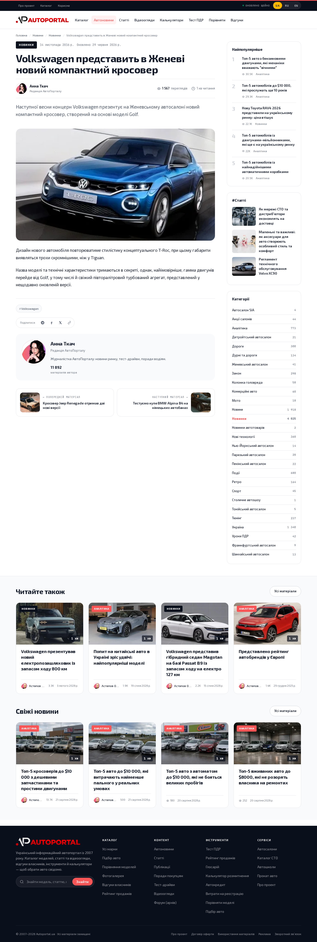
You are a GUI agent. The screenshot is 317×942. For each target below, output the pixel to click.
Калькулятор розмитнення (227, 876)
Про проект (26, 5)
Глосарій (212, 867)
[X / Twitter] (60, 323)
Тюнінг (264, 518)
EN (296, 5)
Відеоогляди (144, 20)
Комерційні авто (264, 391)
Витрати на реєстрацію (224, 893)
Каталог (46, 5)
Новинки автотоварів (264, 427)
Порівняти (217, 20)
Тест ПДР (196, 20)
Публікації (162, 867)
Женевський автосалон (264, 364)
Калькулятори (171, 20)
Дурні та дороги (264, 355)
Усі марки (109, 849)
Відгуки (237, 20)
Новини (264, 409)
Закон (264, 373)
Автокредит (215, 885)
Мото (264, 400)
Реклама (265, 934)
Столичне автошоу (264, 500)
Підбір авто (111, 858)
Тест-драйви (164, 885)
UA (278, 5)
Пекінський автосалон (264, 464)
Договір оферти (202, 934)
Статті (124, 20)
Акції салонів (264, 319)
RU (287, 5)
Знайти (82, 882)
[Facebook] (51, 323)
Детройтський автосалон (264, 337)
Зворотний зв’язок (288, 934)
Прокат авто (267, 876)
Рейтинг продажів (117, 893)
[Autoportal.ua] (42, 19)
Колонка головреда (264, 382)
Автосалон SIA (264, 310)
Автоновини (104, 20)
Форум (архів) (165, 902)
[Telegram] (43, 323)
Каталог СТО (267, 858)
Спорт (264, 491)
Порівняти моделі (220, 902)
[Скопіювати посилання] (69, 323)
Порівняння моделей (119, 867)
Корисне (64, 5)
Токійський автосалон (264, 509)
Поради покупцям (168, 876)
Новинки (26, 44)
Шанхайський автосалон (264, 554)
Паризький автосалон (264, 455)
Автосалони (267, 849)
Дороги (264, 346)
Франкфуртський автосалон (264, 545)
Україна (264, 527)
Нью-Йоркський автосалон (264, 446)
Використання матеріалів (236, 934)
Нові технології (264, 437)
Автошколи (266, 867)
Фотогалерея (113, 876)
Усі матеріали (285, 591)
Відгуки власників (116, 885)
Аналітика (264, 328)
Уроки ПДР (264, 536)
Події (264, 473)
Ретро (264, 482)
